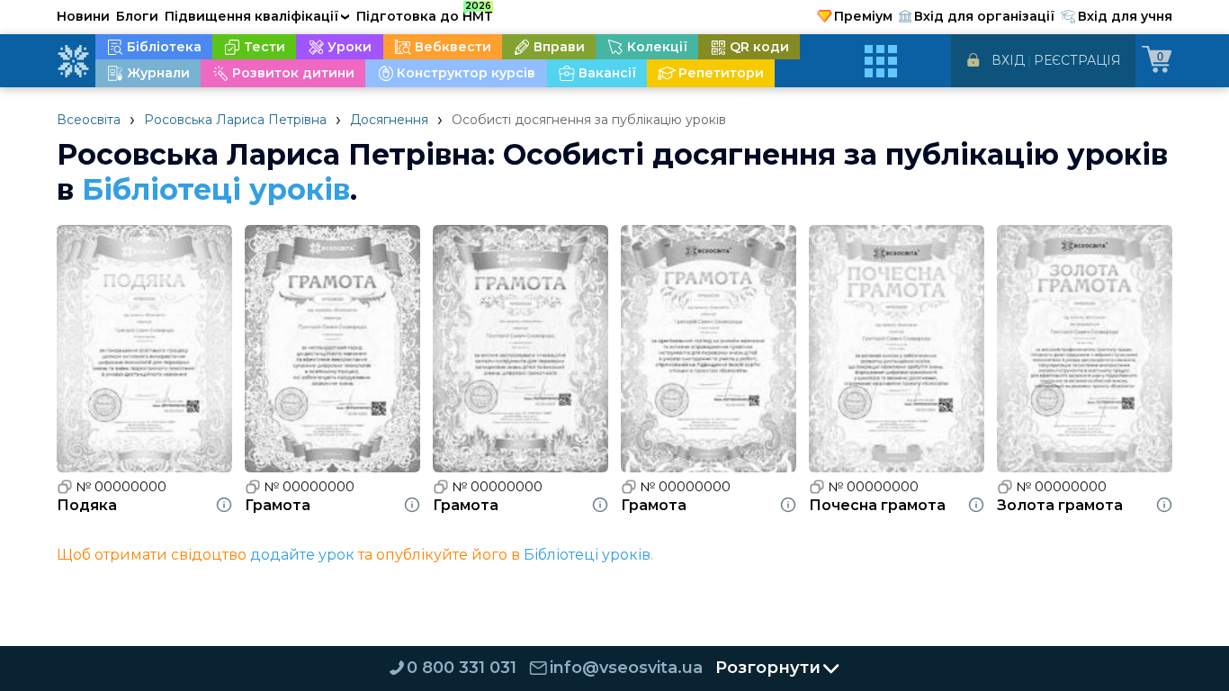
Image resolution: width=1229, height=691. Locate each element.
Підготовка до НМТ (424, 13)
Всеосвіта (89, 120)
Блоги (137, 16)
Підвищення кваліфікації (257, 16)
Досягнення (389, 120)
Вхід (1008, 60)
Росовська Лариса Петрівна (235, 120)
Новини (83, 16)
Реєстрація (1077, 60)
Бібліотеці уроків (216, 189)
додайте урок (302, 554)
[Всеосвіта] (73, 61)
